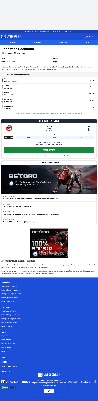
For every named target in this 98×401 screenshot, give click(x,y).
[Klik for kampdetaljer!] (49, 80)
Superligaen (5, 336)
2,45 (28, 137)
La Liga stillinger (7, 326)
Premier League (6, 340)
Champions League (8, 343)
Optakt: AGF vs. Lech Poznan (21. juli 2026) (18, 222)
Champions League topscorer (11, 294)
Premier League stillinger (10, 315)
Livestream (63, 42)
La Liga (3, 351)
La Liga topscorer (7, 301)
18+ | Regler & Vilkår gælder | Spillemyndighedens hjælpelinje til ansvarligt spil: (40, 155)
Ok (49, 391)
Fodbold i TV (37, 42)
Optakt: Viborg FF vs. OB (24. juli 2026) (17, 206)
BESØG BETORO (49, 150)
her (54, 385)
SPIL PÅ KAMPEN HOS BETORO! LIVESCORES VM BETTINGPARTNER (49, 143)
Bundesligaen (6, 347)
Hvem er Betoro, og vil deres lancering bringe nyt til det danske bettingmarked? (31, 214)
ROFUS (78, 113)
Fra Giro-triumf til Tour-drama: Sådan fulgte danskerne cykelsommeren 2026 (31, 198)
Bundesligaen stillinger (9, 322)
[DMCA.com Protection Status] (8, 387)
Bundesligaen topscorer (9, 298)
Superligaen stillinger (8, 311)
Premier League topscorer (10, 290)
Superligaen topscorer (9, 286)
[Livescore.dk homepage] (10, 36)
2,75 (80, 137)
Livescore (12, 42)
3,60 (54, 137)
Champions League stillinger (11, 319)
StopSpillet (63, 113)
